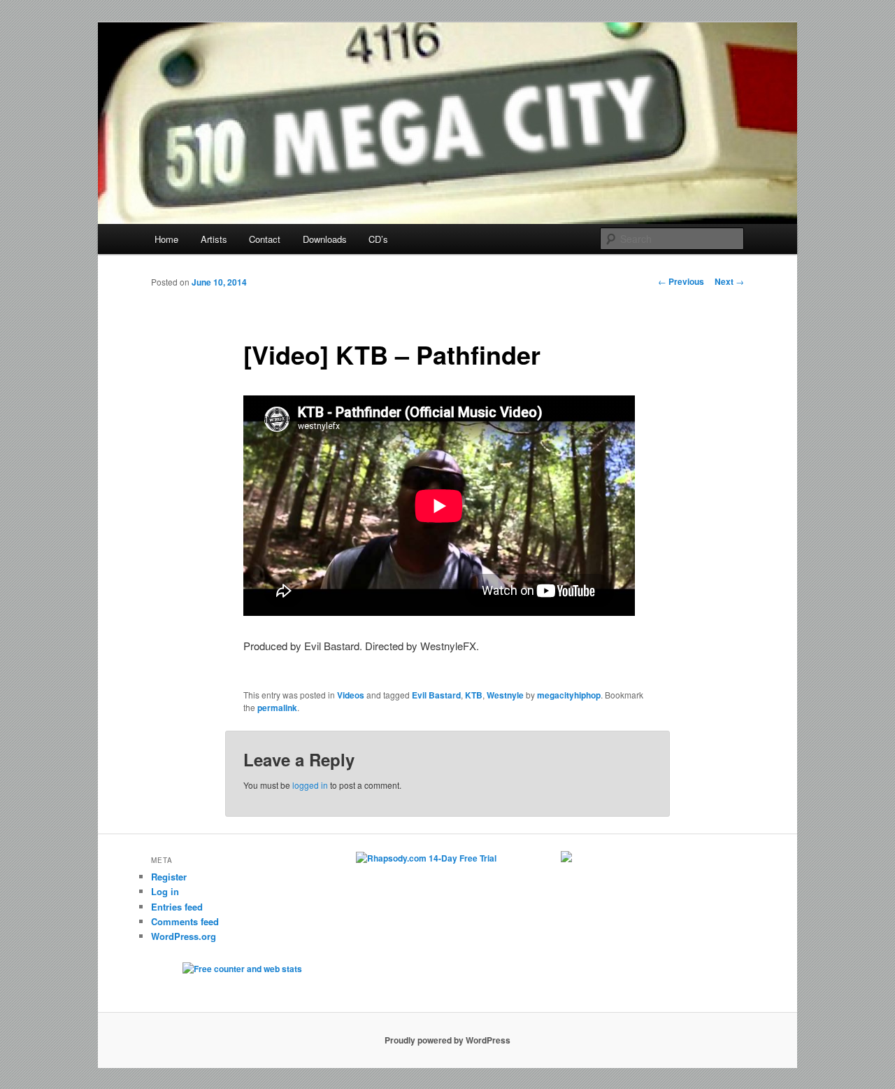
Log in (165, 891)
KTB (473, 695)
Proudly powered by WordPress (447, 1040)
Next (729, 281)
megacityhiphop (569, 695)
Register (169, 876)
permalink (277, 707)
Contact (264, 239)
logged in (310, 785)
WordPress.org (183, 936)
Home (166, 239)
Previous (681, 281)
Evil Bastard (436, 695)
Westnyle (505, 695)
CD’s (378, 239)
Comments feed (185, 921)
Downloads (325, 239)
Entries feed (177, 906)
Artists (214, 239)
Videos (350, 695)
